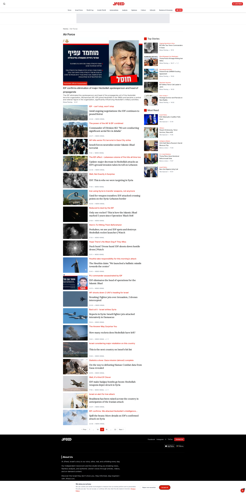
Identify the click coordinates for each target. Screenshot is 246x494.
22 (115, 429)
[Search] (4, 4)
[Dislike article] (136, 119)
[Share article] (139, 119)
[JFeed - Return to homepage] (66, 439)
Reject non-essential (149, 487)
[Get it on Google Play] (180, 446)
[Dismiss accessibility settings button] (244, 489)
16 (106, 429)
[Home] (118, 4)
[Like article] (132, 119)
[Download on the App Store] (169, 446)
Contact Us (179, 439)
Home (65, 29)
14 (97, 429)
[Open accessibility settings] (242, 490)
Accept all (164, 487)
